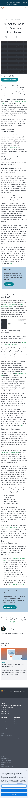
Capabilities (4, 718)
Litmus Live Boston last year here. (13, 343)
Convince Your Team (18, 730)
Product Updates (18, 738)
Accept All (14, 794)
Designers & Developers (6, 746)
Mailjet (11, 263)
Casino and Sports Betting (7, 766)
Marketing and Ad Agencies (7, 754)
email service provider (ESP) (9, 527)
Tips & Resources (15, 19)
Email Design (4, 722)
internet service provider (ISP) (10, 452)
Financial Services (5, 758)
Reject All (14, 790)
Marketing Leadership (6, 750)
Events (15, 722)
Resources (17, 718)
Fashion (2, 756)
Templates (16, 732)
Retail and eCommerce (6, 760)
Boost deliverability (9, 607)
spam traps (13, 147)
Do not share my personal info (14, 786)
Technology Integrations (6, 735)
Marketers (3, 748)
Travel (2, 764)
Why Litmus (3, 720)
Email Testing (4, 728)
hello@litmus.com (15, 622)
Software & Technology (6, 762)
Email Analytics (4, 730)
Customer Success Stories (20, 728)
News (15, 746)
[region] (14, 783)
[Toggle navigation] (25, 8)
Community (16, 734)
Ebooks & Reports (18, 724)
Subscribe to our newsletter (9, 79)
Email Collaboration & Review (6, 732)
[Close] (26, 2)
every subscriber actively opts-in (14, 559)
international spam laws (16, 584)
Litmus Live (16, 726)
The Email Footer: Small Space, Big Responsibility (13, 665)
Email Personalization (5, 726)
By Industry (3, 752)
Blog (7, 19)
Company (16, 742)
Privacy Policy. (20, 783)
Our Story (16, 744)
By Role (2, 744)
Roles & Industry (5, 742)
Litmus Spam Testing (9, 305)
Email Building (4, 724)
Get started (9, 284)
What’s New (16, 736)
